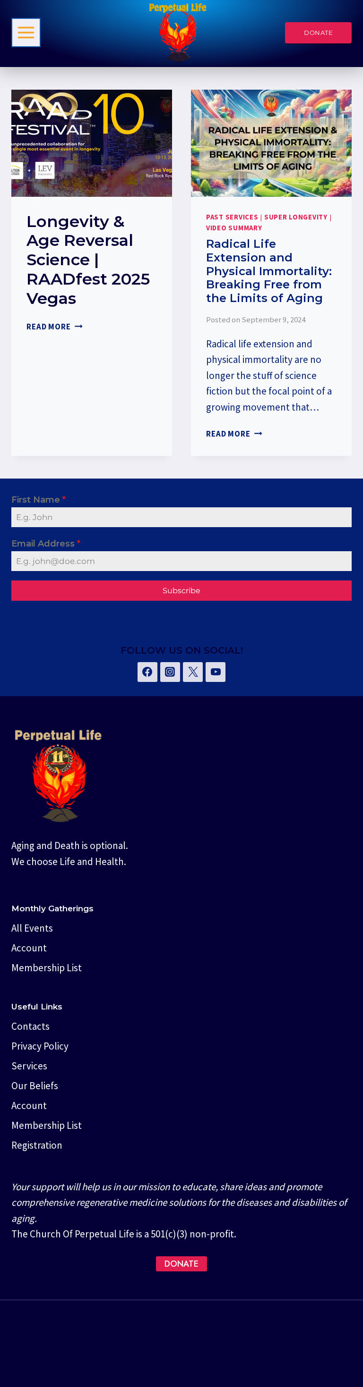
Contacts (30, 1026)
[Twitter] (193, 672)
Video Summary (234, 228)
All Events (32, 928)
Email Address (45, 543)
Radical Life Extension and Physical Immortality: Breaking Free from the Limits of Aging (269, 271)
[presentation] (91, 143)
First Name (38, 500)
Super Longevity (296, 217)
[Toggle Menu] (26, 32)
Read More (54, 326)
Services (29, 1065)
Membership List (46, 967)
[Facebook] (147, 672)
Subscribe (181, 590)
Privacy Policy (40, 1046)
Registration (36, 1145)
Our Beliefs (34, 1085)
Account (29, 947)
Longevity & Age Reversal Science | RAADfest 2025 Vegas (88, 259)
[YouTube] (215, 672)
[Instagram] (170, 672)
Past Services (232, 217)
